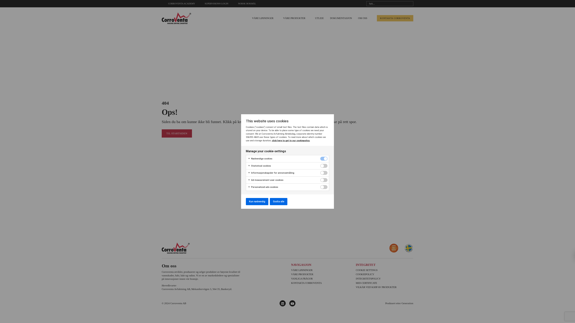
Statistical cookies (261, 165)
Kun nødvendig (257, 201)
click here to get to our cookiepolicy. (291, 140)
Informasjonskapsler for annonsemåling (272, 173)
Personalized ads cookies (264, 187)
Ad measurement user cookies (267, 180)
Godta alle (278, 201)
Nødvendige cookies (261, 158)
